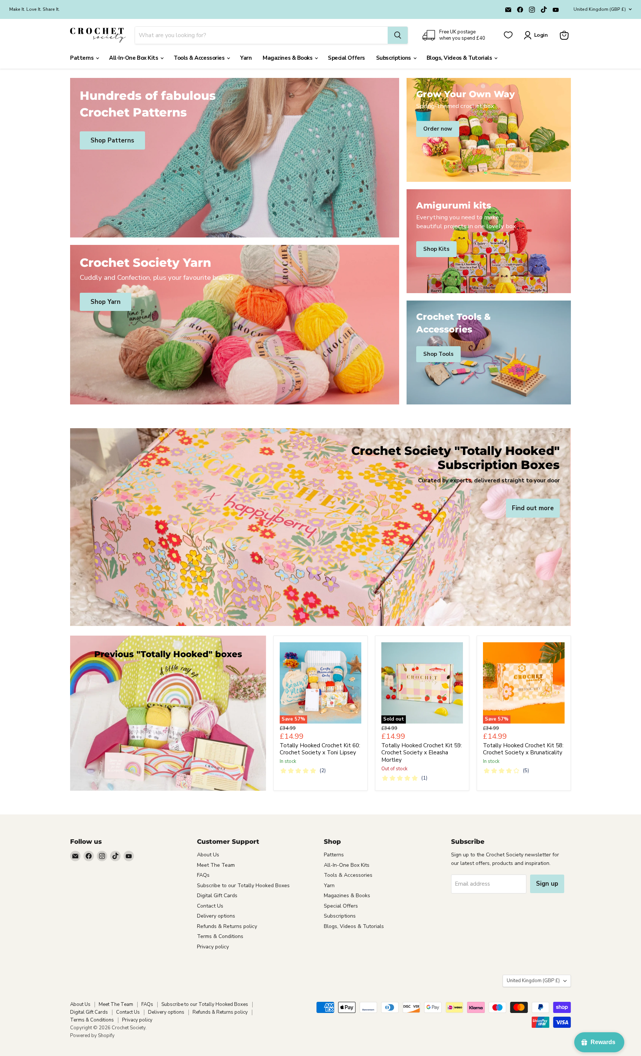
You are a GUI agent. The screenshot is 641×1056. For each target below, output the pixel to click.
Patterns (82, 58)
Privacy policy (213, 946)
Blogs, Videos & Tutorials (460, 58)
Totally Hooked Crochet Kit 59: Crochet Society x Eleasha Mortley (421, 753)
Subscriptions (394, 58)
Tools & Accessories (200, 58)
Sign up (547, 883)
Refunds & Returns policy (227, 926)
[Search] (398, 35)
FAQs (203, 875)
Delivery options (216, 915)
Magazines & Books (288, 58)
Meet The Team (216, 865)
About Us (208, 854)
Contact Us (210, 905)
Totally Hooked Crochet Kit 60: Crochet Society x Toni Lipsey (320, 749)
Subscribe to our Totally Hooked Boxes (243, 885)
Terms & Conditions (220, 936)
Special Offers (346, 58)
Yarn (246, 58)
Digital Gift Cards (217, 895)
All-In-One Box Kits (134, 58)
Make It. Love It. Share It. (34, 9)
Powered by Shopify (92, 1035)
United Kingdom (599, 9)
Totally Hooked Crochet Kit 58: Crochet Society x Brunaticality (523, 749)
